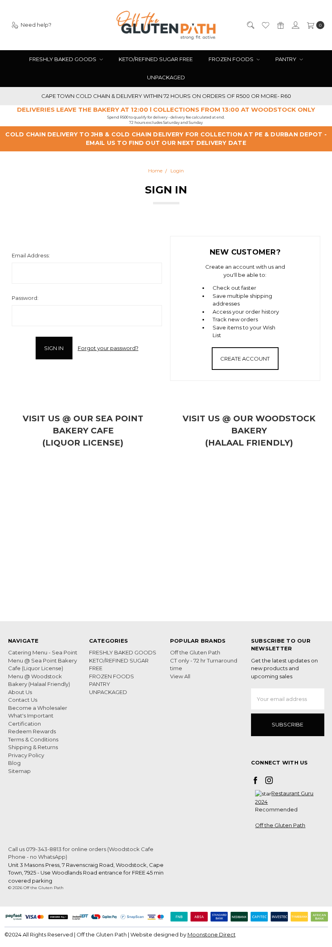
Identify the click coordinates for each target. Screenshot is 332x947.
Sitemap (19, 771)
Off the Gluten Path (195, 652)
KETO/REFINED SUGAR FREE (156, 59)
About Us (20, 692)
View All (180, 676)
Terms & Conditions (33, 739)
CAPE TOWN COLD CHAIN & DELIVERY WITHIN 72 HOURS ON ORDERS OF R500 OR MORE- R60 (166, 96)
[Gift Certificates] (280, 25)
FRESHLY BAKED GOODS (63, 59)
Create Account (245, 358)
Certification (24, 723)
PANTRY (286, 59)
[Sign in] (295, 25)
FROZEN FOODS (232, 59)
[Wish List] (265, 25)
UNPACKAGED (166, 77)
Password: (25, 298)
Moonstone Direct (211, 934)
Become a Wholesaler (37, 708)
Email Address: (31, 255)
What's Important (30, 715)
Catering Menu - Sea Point (42, 652)
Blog (14, 763)
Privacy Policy (26, 755)
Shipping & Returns (33, 747)
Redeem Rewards (32, 731)
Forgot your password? (108, 348)
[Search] (250, 25)
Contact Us (22, 699)
